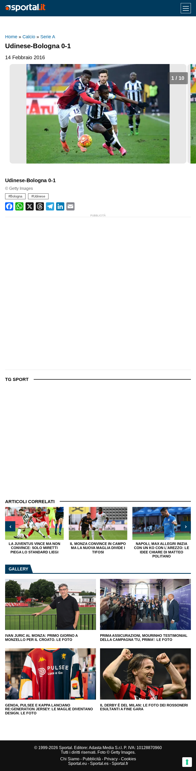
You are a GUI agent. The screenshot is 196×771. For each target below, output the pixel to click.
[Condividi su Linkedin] (60, 206)
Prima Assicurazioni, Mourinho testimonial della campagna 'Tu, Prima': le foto (144, 638)
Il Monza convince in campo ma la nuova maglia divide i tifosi (55, 548)
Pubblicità (92, 759)
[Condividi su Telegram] (50, 206)
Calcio (28, 36)
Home (11, 36)
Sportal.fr (120, 763)
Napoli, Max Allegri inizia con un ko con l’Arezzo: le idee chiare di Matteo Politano (119, 550)
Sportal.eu (77, 763)
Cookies (128, 759)
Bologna (16, 196)
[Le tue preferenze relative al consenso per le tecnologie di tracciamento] (187, 762)
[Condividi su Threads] (40, 206)
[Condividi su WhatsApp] (19, 206)
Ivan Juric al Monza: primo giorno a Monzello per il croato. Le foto (41, 638)
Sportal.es (99, 763)
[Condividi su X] (30, 206)
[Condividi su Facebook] (9, 206)
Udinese (39, 196)
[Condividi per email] (70, 206)
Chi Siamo (69, 759)
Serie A (47, 36)
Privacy (111, 759)
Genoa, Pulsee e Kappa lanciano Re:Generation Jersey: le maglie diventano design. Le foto (49, 709)
